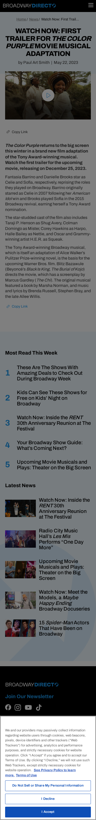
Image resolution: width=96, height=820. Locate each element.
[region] (48, 768)
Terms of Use (26, 775)
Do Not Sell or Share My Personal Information (48, 785)
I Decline (48, 799)
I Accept (47, 812)
